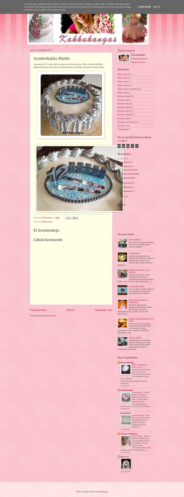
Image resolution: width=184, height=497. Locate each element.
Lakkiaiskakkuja (138, 415)
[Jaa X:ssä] (71, 218)
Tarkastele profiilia (138, 62)
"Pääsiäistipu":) (134, 253)
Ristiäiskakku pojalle (130, 169)
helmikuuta (127, 187)
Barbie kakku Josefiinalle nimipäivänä (138, 301)
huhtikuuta (127, 166)
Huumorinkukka (127, 362)
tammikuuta (127, 191)
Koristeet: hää (123, 100)
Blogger (105, 491)
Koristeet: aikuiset (124, 96)
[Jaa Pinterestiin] (76, 218)
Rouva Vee (124, 456)
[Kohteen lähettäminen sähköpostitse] (66, 218)
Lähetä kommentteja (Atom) (45, 315)
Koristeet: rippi (123, 118)
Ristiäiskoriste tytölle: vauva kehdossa (139, 271)
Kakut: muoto (123, 92)
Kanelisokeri (125, 413)
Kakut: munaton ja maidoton (128, 89)
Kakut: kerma (47, 221)
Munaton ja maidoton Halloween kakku (141, 319)
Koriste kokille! (135, 239)
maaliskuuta (127, 183)
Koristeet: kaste (123, 103)
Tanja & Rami (137, 436)
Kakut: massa (123, 81)
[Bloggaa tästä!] (69, 218)
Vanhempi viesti (103, 310)
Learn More (144, 7)
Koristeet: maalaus (124, 114)
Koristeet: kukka (124, 107)
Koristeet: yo (122, 125)
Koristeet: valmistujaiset (127, 122)
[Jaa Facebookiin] (74, 218)
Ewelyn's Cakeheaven (129, 433)
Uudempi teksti (38, 310)
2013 (123, 158)
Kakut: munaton (124, 85)
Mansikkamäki (126, 390)
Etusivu (71, 310)
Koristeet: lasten (124, 111)
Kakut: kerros (123, 77)
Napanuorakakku (128, 177)
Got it (157, 7)
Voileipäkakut (123, 129)
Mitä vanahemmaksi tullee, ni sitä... (139, 366)
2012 (123, 196)
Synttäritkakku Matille (130, 173)
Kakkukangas (139, 55)
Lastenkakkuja (137, 392)
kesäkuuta (127, 162)
